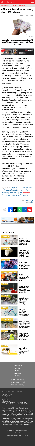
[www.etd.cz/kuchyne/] (17, 51)
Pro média (17, 373)
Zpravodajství (5, 6)
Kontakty (17, 376)
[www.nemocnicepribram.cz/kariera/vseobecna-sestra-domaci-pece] (17, 220)
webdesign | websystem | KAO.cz (17, 435)
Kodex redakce (17, 365)
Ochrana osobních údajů (17, 382)
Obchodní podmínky (17, 385)
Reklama (17, 371)
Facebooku (26, 193)
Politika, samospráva (18, 6)
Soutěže (17, 368)
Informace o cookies (17, 379)
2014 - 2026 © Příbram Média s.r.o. (17, 431)
